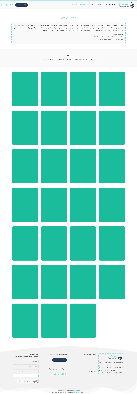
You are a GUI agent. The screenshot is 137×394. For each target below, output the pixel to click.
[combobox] (36, 371)
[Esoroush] (10, 5)
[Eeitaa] (7, 5)
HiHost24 (76, 392)
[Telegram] (5, 5)
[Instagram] (2, 5)
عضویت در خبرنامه (25, 376)
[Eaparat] (13, 5)
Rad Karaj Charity (76, 390)
